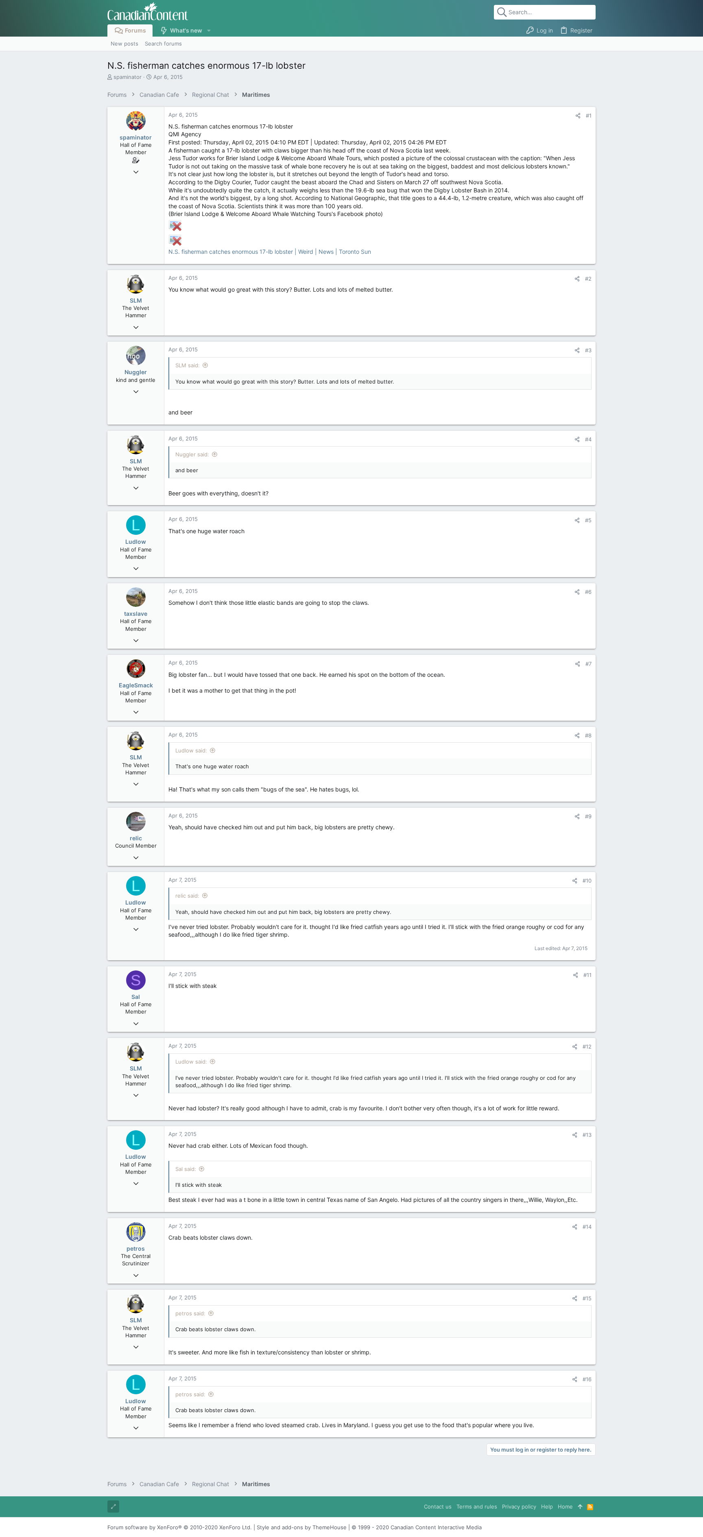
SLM (136, 300)
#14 (587, 1226)
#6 (588, 592)
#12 (587, 1046)
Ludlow (135, 541)
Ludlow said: (191, 750)
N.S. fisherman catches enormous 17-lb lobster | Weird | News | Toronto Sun (269, 251)
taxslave (135, 613)
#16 (587, 1379)
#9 (588, 816)
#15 (587, 1298)
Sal (135, 996)
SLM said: (187, 365)
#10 (587, 880)
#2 (588, 278)
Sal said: (185, 1169)
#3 (588, 350)
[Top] (580, 1506)
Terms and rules (476, 1506)
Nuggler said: (192, 454)
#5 (588, 520)
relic (136, 838)
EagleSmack (136, 685)
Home (565, 1506)
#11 (587, 975)
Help (547, 1506)
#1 (589, 115)
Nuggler (135, 371)
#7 (588, 664)
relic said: (187, 895)
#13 (587, 1134)
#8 (588, 735)
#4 (588, 439)
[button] (208, 30)
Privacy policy (519, 1506)
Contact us (438, 1506)
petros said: (190, 1313)
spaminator (128, 77)
